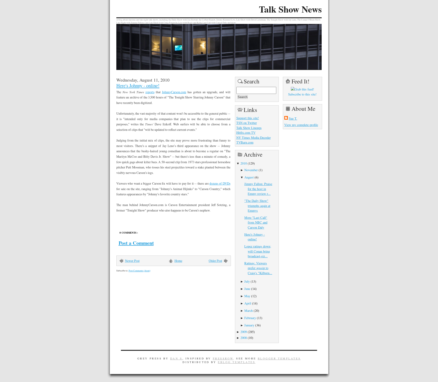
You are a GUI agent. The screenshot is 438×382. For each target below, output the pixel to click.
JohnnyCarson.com (174, 92)
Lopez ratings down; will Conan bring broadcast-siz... (257, 251)
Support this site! (247, 118)
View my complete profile (301, 125)
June (247, 288)
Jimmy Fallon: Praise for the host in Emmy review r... (258, 189)
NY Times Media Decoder (253, 137)
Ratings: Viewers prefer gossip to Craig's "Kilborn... (258, 268)
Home (178, 260)
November (251, 170)
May (247, 296)
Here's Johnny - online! (137, 85)
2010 (243, 163)
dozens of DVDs (219, 183)
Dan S (176, 358)
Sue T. (293, 118)
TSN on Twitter (246, 123)
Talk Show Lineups (249, 128)
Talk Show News (290, 9)
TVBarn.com (244, 142)
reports (150, 92)
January (249, 325)
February (250, 318)
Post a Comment (136, 243)
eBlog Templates (237, 362)
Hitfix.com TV (246, 132)
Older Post (215, 260)
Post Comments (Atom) (139, 270)
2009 (243, 332)
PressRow (223, 358)
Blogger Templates (279, 358)
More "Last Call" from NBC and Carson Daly (255, 222)
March (248, 310)
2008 (243, 338)
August (249, 177)
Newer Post (132, 260)
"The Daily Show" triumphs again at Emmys (257, 206)
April (247, 303)
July (247, 281)
